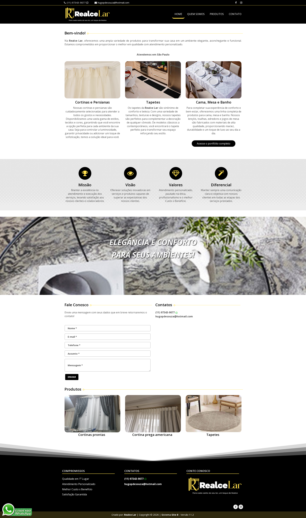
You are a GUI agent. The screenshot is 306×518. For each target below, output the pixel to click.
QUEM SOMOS (196, 14)
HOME (178, 14)
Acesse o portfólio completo (213, 143)
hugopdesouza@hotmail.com (113, 2)
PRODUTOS (217, 14)
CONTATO (235, 14)
